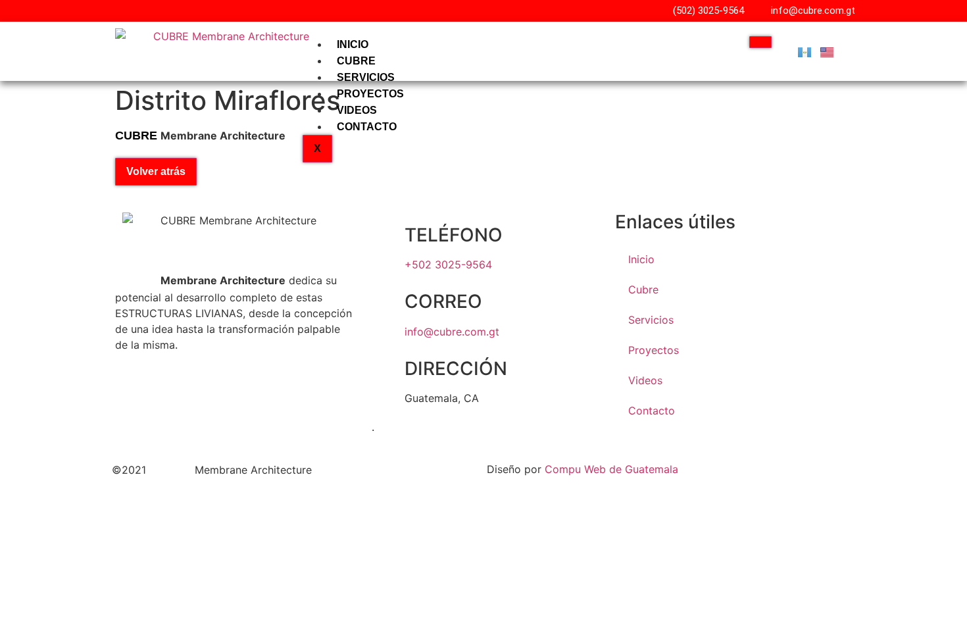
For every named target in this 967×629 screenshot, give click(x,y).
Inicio (352, 44)
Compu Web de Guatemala (611, 469)
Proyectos (370, 93)
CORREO (443, 301)
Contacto (367, 126)
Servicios (366, 77)
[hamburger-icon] (760, 42)
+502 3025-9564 (448, 264)
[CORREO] (388, 302)
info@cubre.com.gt (452, 331)
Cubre (356, 60)
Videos (357, 110)
